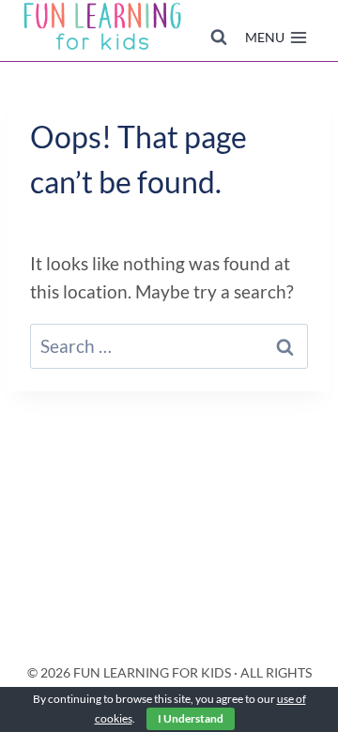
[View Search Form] (218, 37)
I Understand (190, 718)
